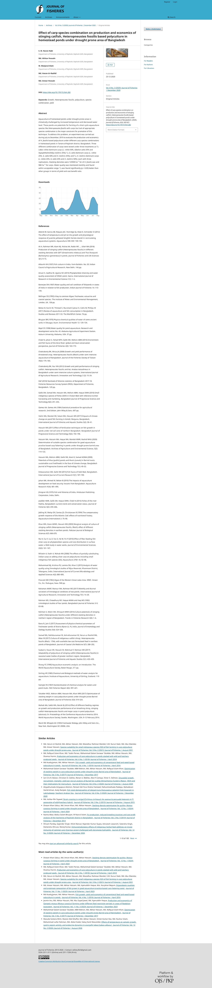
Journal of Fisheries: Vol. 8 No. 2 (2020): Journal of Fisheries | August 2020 (102, 784)
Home (41, 25)
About (76, 17)
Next (132, 838)
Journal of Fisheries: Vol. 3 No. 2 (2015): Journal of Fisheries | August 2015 (104, 802)
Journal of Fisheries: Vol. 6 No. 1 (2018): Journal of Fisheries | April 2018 (87, 759)
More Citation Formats (116, 130)
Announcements (63, 17)
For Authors (148, 64)
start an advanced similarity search (64, 843)
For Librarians (149, 68)
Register (167, 2)
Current (38, 17)
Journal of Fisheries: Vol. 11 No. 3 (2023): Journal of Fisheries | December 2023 (85, 906)
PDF (111, 65)
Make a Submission (153, 29)
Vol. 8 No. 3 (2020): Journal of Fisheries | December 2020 (75, 25)
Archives (48, 17)
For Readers (148, 61)
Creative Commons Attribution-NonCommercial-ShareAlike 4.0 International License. (69, 961)
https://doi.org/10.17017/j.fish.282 (57, 92)
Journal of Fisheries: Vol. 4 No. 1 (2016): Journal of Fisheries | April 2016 (91, 765)
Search (172, 17)
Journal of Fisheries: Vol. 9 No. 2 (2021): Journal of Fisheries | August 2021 (102, 750)
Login (175, 2)
